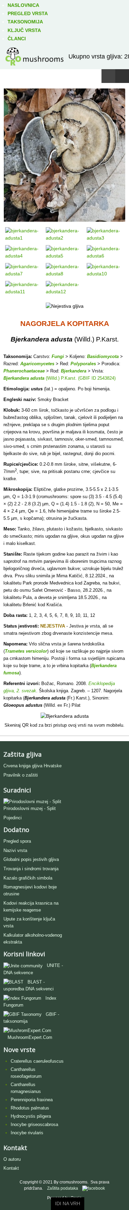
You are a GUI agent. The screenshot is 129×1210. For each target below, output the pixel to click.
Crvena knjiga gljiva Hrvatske (32, 765)
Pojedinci (12, 817)
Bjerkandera (73, 370)
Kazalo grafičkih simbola (27, 878)
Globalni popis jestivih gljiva (31, 859)
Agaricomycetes (37, 363)
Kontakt (11, 1168)
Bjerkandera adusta (23, 378)
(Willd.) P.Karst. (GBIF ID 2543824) (80, 378)
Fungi (58, 356)
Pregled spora (17, 841)
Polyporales (83, 363)
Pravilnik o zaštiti (20, 775)
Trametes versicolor (26, 651)
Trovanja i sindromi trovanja (30, 868)
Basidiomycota (103, 356)
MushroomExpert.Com (30, 1037)
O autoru (12, 1159)
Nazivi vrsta (15, 850)
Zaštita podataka (62, 1188)
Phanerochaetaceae (24, 370)
